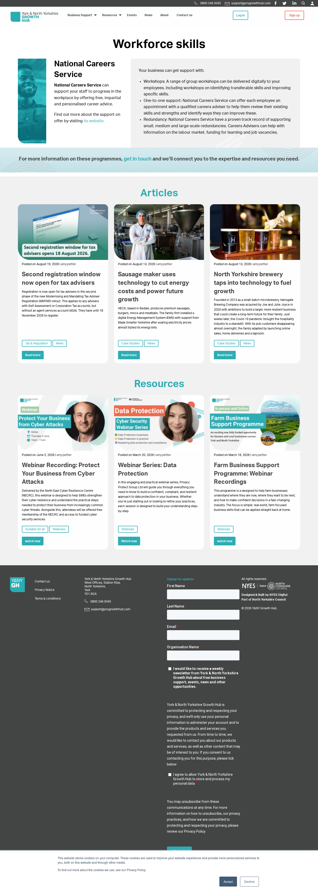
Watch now (129, 541)
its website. (94, 121)
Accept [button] (228, 881)
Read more (32, 355)
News (59, 343)
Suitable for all (35, 529)
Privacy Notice (44, 589)
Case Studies (130, 343)
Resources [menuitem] (109, 15)
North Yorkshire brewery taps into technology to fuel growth (252, 283)
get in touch (138, 159)
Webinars (59, 529)
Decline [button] (249, 881)
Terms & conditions (48, 598)
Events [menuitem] (132, 15)
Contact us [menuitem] (184, 15)
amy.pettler (68, 264)
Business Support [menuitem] (80, 15)
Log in (240, 15)
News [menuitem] (148, 15)
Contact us (42, 581)
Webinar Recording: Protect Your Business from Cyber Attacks (61, 473)
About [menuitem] (164, 15)
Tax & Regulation (36, 343)
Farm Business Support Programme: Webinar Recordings (246, 473)
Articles (159, 193)
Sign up (294, 15)
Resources (159, 384)
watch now (32, 541)
